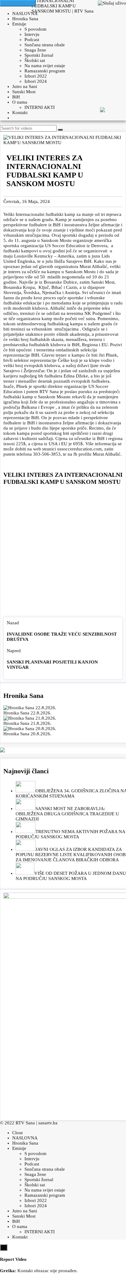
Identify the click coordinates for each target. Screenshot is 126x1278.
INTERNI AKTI (39, 107)
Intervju (31, 34)
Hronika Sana (25, 18)
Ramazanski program (44, 70)
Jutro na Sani (24, 86)
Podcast (31, 39)
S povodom (35, 29)
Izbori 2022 (35, 76)
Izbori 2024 (35, 81)
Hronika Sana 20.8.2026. (27, 733)
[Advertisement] (63, 552)
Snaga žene (35, 50)
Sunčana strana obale (44, 44)
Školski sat (34, 60)
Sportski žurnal (38, 55)
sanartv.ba (47, 1122)
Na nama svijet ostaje (44, 65)
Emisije (19, 23)
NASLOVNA (25, 13)
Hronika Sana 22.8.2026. (27, 712)
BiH (16, 96)
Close (17, 1132)
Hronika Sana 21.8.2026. (27, 723)
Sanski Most (23, 91)
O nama (19, 102)
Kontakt (20, 112)
